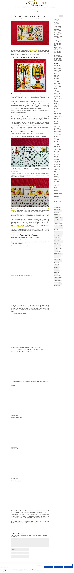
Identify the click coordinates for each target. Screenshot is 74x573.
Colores (55, 187)
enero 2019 (56, 181)
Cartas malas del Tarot (58, 217)
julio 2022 (56, 118)
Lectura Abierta (57, 246)
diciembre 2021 (57, 129)
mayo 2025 (56, 75)
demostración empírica (34, 229)
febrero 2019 (57, 179)
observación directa (41, 517)
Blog (38, 9)
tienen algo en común (41, 53)
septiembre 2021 (57, 134)
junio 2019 (56, 173)
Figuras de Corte (57, 243)
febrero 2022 (57, 126)
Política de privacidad (39, 565)
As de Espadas (41, 169)
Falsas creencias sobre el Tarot (58, 241)
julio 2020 (56, 153)
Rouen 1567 (56, 269)
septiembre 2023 (57, 98)
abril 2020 (56, 158)
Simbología (56, 270)
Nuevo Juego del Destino (53, 7)
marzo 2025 (56, 78)
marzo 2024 (56, 91)
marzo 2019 (56, 177)
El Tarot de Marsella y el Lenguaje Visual (58, 37)
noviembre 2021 (57, 131)
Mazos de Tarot (57, 196)
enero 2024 (56, 95)
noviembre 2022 (57, 115)
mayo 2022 (56, 121)
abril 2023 (56, 106)
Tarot (55, 199)
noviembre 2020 (57, 148)
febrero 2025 (57, 80)
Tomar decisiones (57, 280)
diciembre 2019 (57, 164)
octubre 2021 (57, 133)
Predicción (56, 262)
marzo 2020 (56, 159)
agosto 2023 (56, 100)
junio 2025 (56, 73)
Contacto (42, 9)
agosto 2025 (56, 71)
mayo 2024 (56, 90)
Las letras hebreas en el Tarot (58, 44)
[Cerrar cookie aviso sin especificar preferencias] (72, 565)
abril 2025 (56, 76)
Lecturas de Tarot (33, 9)
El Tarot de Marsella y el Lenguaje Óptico (58, 59)
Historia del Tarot (57, 192)
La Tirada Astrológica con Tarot (57, 23)
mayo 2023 (56, 105)
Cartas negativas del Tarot (58, 220)
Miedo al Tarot (57, 256)
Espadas (19, 94)
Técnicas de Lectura (41, 18)
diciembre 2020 (57, 146)
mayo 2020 (56, 156)
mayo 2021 (56, 139)
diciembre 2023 (57, 96)
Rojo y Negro (56, 267)
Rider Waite (56, 265)
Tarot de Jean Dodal (44, 7)
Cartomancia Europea (58, 223)
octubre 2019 (57, 168)
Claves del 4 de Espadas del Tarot (58, 30)
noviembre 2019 (57, 166)
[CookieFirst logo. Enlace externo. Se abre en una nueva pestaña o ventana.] (1, 566)
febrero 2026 (57, 65)
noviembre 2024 (57, 83)
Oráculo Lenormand (58, 198)
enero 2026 (56, 67)
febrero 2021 (56, 143)
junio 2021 (56, 138)
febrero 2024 (57, 93)
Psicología (56, 264)
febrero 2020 (57, 161)
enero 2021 (56, 144)
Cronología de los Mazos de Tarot (58, 234)
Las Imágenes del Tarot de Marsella (57, 27)
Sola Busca (56, 272)
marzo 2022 (56, 124)
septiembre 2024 (58, 86)
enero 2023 (56, 111)
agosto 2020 (56, 151)
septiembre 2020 (58, 149)
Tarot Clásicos (57, 275)
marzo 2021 (56, 141)
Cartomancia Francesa (58, 225)
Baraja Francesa (57, 214)
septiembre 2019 (57, 169)
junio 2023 (56, 103)
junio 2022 (56, 120)
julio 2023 (56, 101)
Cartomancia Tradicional (58, 227)
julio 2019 (56, 171)
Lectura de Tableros (57, 248)
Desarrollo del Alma (57, 235)
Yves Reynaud (34, 523)
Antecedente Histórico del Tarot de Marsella (58, 33)
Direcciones (56, 237)
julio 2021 (56, 136)
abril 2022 (56, 123)
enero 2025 (56, 81)
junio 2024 (56, 88)
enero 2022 (56, 128)
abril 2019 (56, 176)
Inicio (16, 7)
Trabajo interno (57, 282)
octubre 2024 (57, 85)
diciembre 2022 (57, 113)
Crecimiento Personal (56, 189)
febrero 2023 (57, 110)
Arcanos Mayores (57, 209)
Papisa (37, 305)
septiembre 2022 (57, 116)
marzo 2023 (56, 108)
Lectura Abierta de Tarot (26, 18)
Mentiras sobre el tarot (57, 254)
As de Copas (15, 171)
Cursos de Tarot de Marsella (23, 7)
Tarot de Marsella (34, 18)
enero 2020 (56, 163)
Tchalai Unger (57, 278)
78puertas (14, 18)
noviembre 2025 (57, 68)
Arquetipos (56, 212)
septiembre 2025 (57, 70)
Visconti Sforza (57, 285)
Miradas (56, 257)
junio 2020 (56, 154)
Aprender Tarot (57, 207)
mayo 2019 (56, 174)
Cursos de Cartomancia (34, 7)
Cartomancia (57, 185)
